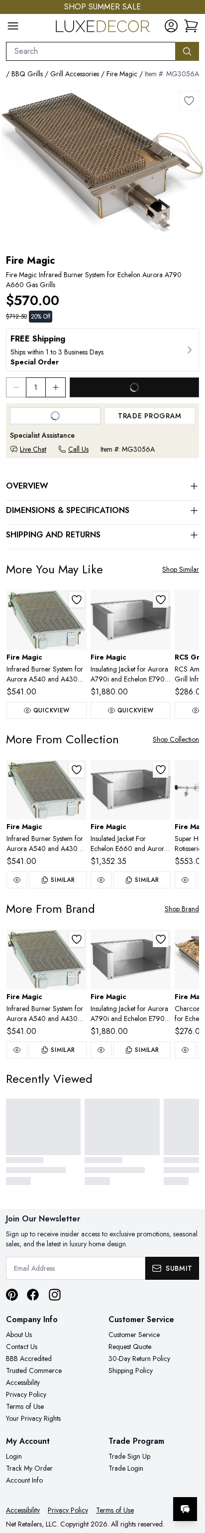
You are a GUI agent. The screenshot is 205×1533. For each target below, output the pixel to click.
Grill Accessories (74, 74)
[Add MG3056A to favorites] (189, 101)
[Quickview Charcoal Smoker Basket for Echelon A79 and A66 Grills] (185, 1049)
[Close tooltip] (189, 1479)
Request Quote (129, 1347)
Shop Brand (182, 909)
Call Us (78, 449)
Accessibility (23, 1382)
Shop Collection (176, 739)
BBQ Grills (27, 74)
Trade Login (125, 1468)
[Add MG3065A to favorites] (77, 600)
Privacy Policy (26, 1394)
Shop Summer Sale (102, 6)
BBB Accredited (29, 1358)
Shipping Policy (130, 1370)
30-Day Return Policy (139, 1358)
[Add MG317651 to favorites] (161, 770)
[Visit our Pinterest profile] (12, 1295)
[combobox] (90, 51)
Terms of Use (25, 1406)
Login (14, 1456)
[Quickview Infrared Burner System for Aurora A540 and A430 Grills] (16, 879)
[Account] (171, 26)
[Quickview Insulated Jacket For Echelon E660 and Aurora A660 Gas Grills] (101, 879)
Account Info (24, 1480)
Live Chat (33, 449)
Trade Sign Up (129, 1456)
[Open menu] (13, 26)
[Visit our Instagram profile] (55, 1295)
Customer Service (134, 1335)
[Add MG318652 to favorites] (161, 600)
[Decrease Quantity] (16, 387)
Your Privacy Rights (33, 1418)
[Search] (187, 51)
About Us (19, 1335)
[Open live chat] (185, 1509)
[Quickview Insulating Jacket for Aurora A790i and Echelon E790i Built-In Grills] (101, 1049)
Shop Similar (180, 569)
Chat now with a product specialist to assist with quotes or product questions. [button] (129, 1483)
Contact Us (21, 1347)
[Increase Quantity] (56, 387)
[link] (191, 26)
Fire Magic (121, 74)
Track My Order (29, 1468)
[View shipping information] (102, 350)
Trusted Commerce (34, 1370)
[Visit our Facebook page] (33, 1295)
